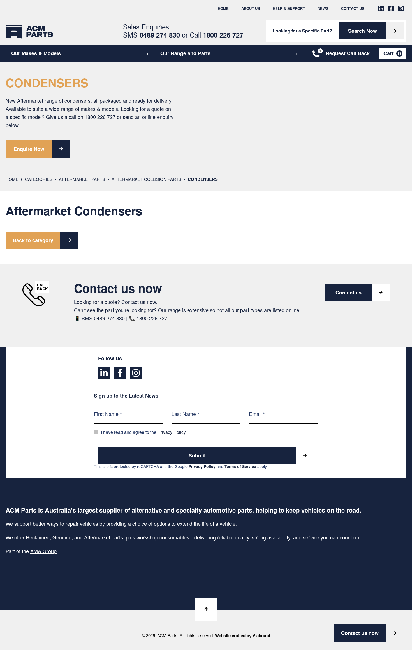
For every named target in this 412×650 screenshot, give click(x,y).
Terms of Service (240, 466)
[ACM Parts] (29, 31)
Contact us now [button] (360, 633)
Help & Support (289, 8)
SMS (151, 34)
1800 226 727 (100, 116)
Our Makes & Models (36, 53)
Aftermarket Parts (82, 179)
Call (216, 34)
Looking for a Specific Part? (302, 30)
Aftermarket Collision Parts (146, 179)
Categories (38, 179)
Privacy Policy (172, 432)
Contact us (348, 292)
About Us (250, 8)
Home (223, 8)
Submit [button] (197, 455)
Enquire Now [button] (28, 149)
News (323, 8)
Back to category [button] (33, 240)
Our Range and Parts (185, 53)
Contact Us (352, 8)
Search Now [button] (362, 30)
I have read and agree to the (143, 432)
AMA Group (43, 551)
